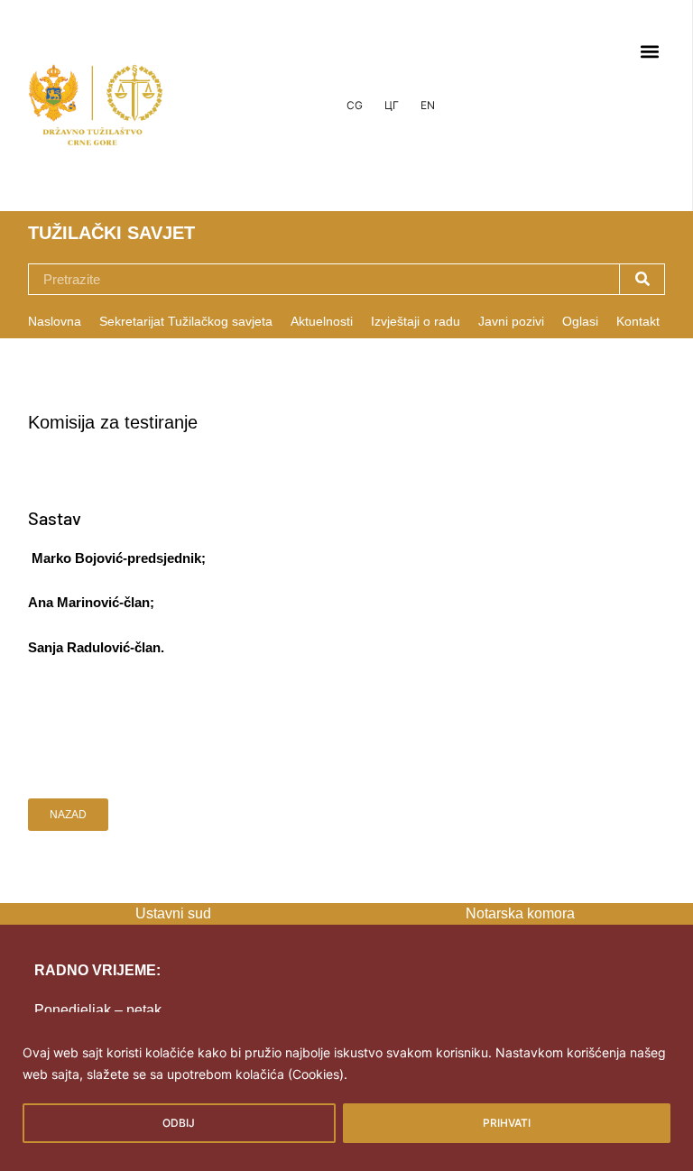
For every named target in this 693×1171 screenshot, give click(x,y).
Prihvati (507, 1123)
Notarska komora (520, 913)
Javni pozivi (511, 321)
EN (427, 105)
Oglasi (580, 321)
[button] (649, 51)
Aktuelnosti (322, 321)
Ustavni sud (173, 913)
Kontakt (638, 321)
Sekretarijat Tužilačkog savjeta (186, 321)
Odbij (178, 1123)
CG (354, 105)
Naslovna (54, 321)
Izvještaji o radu (415, 321)
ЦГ (391, 105)
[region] (346, 1091)
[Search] (641, 279)
